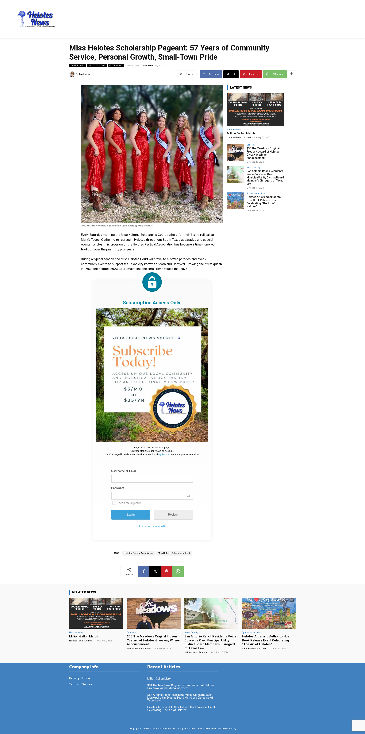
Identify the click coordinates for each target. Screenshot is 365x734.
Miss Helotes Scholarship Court (174, 553)
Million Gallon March (241, 133)
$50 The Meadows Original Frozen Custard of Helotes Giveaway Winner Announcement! (263, 153)
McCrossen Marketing (224, 728)
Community (77, 65)
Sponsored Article (256, 193)
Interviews (115, 65)
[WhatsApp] (178, 571)
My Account (164, 454)
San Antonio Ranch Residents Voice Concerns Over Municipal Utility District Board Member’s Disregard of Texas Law (265, 177)
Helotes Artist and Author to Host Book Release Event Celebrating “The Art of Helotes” (264, 201)
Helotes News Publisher (239, 137)
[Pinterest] (166, 571)
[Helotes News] (36, 19)
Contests (251, 145)
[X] (155, 571)
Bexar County (253, 167)
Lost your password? (152, 526)
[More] (292, 74)
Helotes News (96, 65)
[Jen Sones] (72, 74)
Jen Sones (84, 74)
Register (173, 514)
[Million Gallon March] (255, 109)
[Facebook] (143, 571)
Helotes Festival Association (139, 553)
